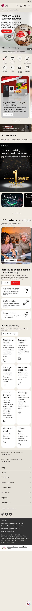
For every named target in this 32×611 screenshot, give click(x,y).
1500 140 (19, 459)
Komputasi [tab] (25, 140)
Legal (16, 528)
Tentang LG (5, 503)
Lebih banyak (6, 454)
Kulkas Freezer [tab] (15, 140)
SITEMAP (4, 520)
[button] (17, 5)
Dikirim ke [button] (10, 10)
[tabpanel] (16, 179)
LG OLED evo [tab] (5, 139)
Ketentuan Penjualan (7, 528)
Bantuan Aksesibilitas (7, 531)
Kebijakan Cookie (18, 526)
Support (4, 498)
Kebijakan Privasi (6, 526)
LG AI (3, 473)
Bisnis (28, 1)
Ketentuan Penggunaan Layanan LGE (12, 523)
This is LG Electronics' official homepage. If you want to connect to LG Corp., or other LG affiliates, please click (15, 540)
